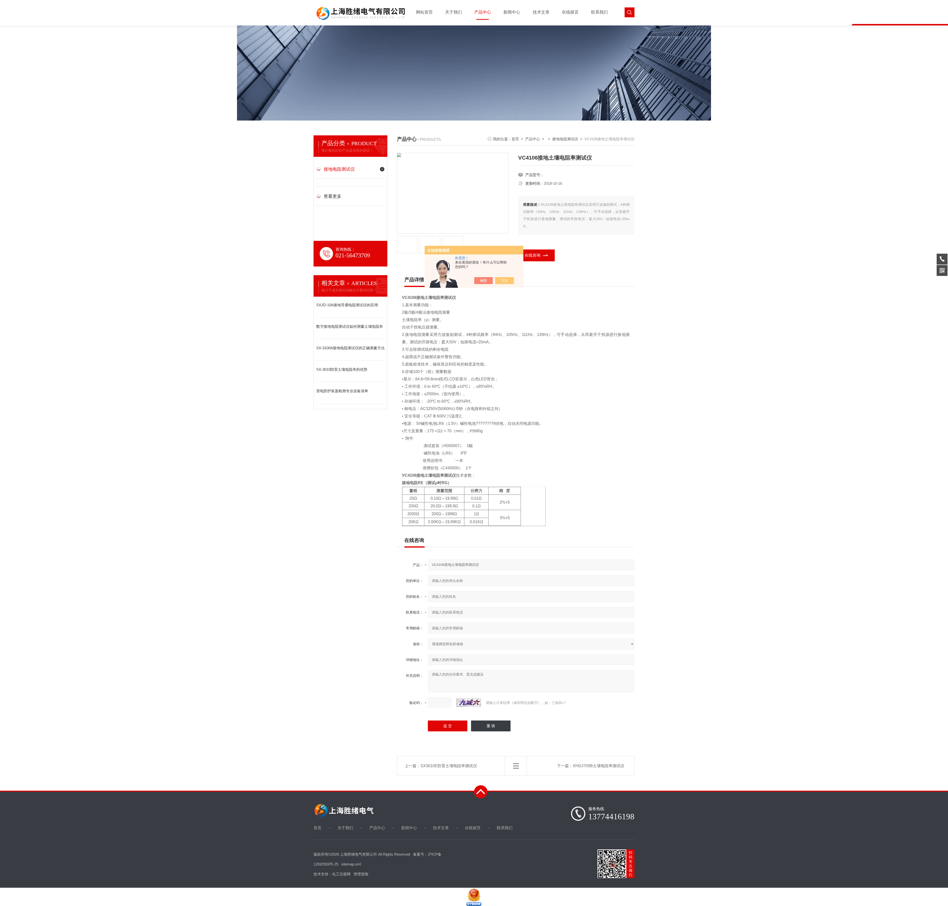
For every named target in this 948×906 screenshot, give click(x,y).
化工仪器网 (341, 874)
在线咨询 (532, 255)
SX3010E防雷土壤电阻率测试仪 (448, 766)
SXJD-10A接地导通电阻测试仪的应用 (347, 305)
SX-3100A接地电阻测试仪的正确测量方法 (350, 348)
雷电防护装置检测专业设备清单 (342, 391)
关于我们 (453, 12)
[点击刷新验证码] (468, 703)
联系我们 (599, 12)
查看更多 (332, 196)
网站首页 (424, 12)
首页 (515, 139)
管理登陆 (361, 874)
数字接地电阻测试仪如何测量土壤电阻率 (349, 326)
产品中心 (482, 12)
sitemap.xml (351, 864)
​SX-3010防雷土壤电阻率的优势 (341, 369)
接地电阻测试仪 (339, 169)
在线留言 (570, 12)
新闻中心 (511, 12)
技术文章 (541, 12)
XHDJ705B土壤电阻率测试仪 (598, 766)
